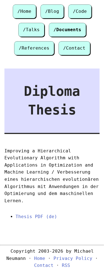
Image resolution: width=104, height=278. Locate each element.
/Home (24, 11)
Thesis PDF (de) (36, 216)
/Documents (67, 29)
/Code (80, 11)
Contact (44, 265)
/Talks (31, 29)
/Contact (74, 48)
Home (39, 258)
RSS (66, 265)
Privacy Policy (73, 258)
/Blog (52, 11)
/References (34, 48)
